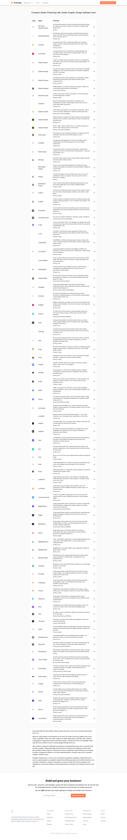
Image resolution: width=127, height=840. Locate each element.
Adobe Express (43, 62)
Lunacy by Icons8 (43, 497)
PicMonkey (41, 583)
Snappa (40, 683)
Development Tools (71, 817)
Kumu (40, 471)
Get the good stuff (78, 795)
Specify (40, 691)
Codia (40, 225)
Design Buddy (42, 278)
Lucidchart (41, 488)
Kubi (39, 464)
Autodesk (41, 143)
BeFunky (41, 160)
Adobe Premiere (43, 80)
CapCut (40, 193)
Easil (39, 322)
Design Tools (69, 814)
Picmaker (41, 574)
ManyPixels (42, 524)
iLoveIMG (41, 416)
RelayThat (41, 644)
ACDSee (41, 45)
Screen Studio (42, 659)
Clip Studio (41, 210)
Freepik (40, 364)
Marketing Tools (70, 821)
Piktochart (41, 599)
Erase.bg (41, 331)
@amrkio (35, 821)
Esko (39, 340)
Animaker (41, 103)
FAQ (37, 3)
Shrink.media (42, 676)
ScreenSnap (42, 668)
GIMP (40, 390)
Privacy (103, 817)
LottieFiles (41, 479)
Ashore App (42, 135)
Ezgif (39, 349)
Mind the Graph (43, 558)
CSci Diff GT (42, 251)
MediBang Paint (43, 542)
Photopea (41, 566)
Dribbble (41, 305)
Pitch (39, 607)
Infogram (41, 431)
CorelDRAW (42, 242)
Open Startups (87, 814)
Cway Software (43, 260)
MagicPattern (42, 506)
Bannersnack (42, 152)
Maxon (40, 533)
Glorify (40, 399)
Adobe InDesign (43, 71)
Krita (39, 457)
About (49, 814)
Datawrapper (42, 269)
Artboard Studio (43, 119)
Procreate (41, 621)
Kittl (39, 449)
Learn (84, 824)
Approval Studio (43, 111)
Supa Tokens (42, 718)
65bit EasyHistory (43, 36)
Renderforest (42, 651)
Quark (40, 629)
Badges (49, 824)
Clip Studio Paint (43, 217)
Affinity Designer (43, 88)
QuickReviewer (43, 637)
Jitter (39, 440)
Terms (103, 814)
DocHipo (41, 296)
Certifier (40, 201)
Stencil (40, 709)
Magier (40, 515)
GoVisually (41, 408)
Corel (40, 234)
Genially (40, 372)
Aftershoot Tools (43, 95)
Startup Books (87, 817)
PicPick (40, 591)
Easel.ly (40, 314)
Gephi (40, 381)
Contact (103, 821)
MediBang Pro (42, 550)
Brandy (40, 176)
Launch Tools (69, 824)
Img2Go (40, 423)
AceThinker (41, 53)
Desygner (41, 287)
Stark (40, 700)
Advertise (45, 3)
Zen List (85, 821)
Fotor (40, 357)
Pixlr (39, 614)
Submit (49, 821)
